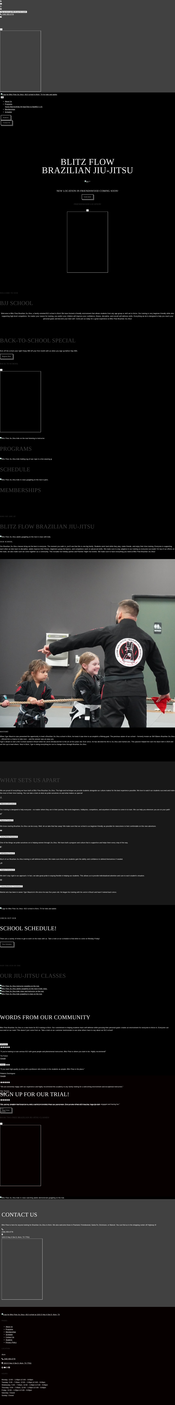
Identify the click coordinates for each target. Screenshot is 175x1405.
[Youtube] (5, 1368)
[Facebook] (9, 1368)
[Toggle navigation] (2, 97)
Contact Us (6, 122)
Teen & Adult (31, 107)
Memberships (10, 109)
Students (6, 117)
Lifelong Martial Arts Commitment (11, 886)
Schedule (8, 112)
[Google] (2, 1368)
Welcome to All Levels (7, 804)
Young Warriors (10, 107)
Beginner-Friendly (6, 820)
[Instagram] (7, 1368)
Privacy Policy (11, 1342)
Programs (8, 104)
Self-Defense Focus (7, 853)
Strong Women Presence (8, 837)
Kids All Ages (21, 107)
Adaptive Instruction (7, 870)
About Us (8, 101)
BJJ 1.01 (39, 107)
